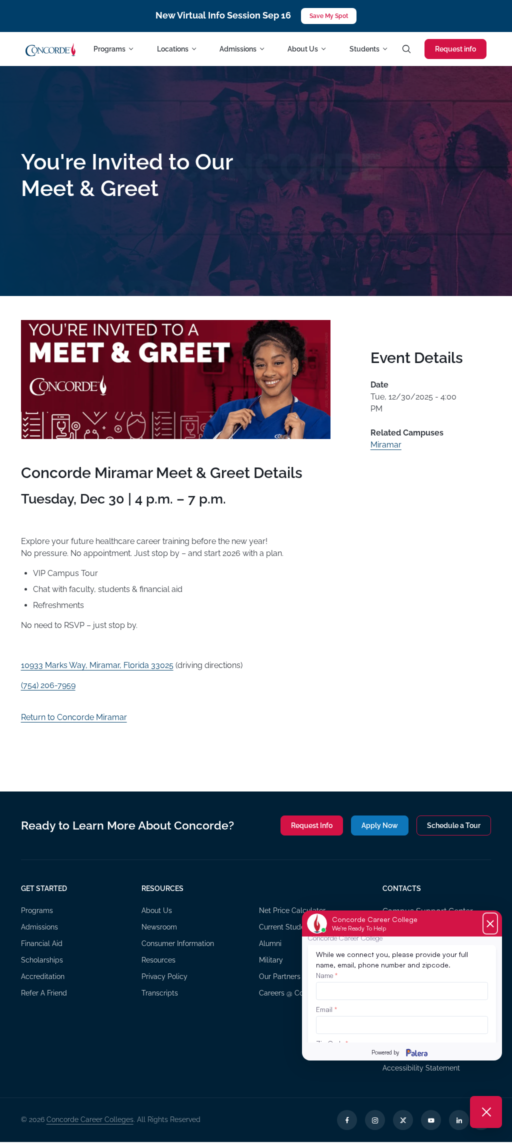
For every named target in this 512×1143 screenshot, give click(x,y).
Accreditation (42, 976)
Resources (159, 960)
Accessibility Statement (421, 1068)
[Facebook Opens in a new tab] (347, 1120)
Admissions (39, 927)
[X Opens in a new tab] (403, 1120)
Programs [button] (110, 49)
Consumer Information (178, 944)
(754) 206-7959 (48, 685)
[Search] (406, 49)
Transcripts (160, 993)
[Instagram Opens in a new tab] (375, 1120)
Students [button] (365, 49)
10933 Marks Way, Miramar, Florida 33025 (97, 665)
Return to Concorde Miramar (74, 717)
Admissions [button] (238, 49)
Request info (455, 49)
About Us (157, 910)
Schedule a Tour (453, 826)
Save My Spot (329, 16)
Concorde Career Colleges (90, 1120)
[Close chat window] (486, 1112)
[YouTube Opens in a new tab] (431, 1120)
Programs (37, 910)
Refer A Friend (44, 993)
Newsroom (159, 927)
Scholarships (42, 960)
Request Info (311, 826)
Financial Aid (41, 944)
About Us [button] (303, 49)
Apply (380, 826)
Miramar (386, 445)
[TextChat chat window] (402, 985)
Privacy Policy (165, 976)
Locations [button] (172, 49)
